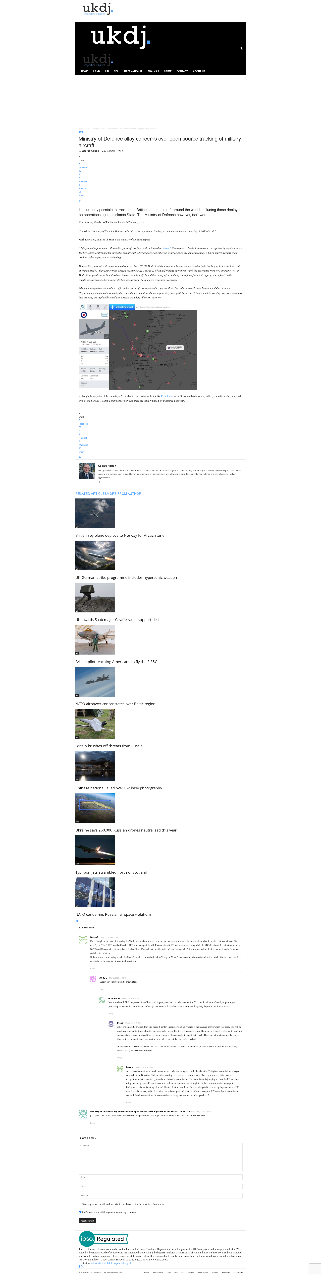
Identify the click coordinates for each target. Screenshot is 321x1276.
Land (96, 71)
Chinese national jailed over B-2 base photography (118, 787)
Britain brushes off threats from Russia (109, 745)
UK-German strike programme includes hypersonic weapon (126, 577)
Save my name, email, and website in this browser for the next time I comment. (123, 1204)
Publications (203, 1272)
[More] (161, 201)
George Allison (90, 150)
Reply (92, 968)
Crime (168, 71)
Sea (116, 71)
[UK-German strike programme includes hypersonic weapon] (160, 555)
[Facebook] (80, 1266)
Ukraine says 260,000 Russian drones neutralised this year (126, 830)
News (146, 1272)
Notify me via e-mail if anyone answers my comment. (109, 1212)
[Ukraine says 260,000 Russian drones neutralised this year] (160, 808)
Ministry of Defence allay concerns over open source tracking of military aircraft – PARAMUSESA (142, 1111)
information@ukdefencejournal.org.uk (111, 1263)
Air (107, 71)
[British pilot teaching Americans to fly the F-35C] (160, 640)
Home (84, 71)
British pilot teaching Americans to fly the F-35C (116, 661)
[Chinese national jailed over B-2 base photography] (160, 766)
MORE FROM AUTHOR (124, 493)
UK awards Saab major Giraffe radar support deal (117, 619)
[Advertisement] (160, 100)
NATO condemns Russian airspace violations (113, 914)
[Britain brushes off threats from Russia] (160, 724)
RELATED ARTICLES (91, 493)
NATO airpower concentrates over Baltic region (115, 703)
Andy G (103, 977)
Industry (215, 1272)
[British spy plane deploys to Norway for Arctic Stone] (160, 513)
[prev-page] (76, 921)
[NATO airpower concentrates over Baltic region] (160, 682)
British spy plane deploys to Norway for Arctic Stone (119, 535)
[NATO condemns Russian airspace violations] (160, 892)
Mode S (167, 248)
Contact (182, 71)
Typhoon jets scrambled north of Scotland (111, 872)
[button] (241, 48)
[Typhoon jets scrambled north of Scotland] (160, 850)
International (133, 71)
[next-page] (77, 921)
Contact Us (238, 1272)
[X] (99, 482)
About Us (199, 71)
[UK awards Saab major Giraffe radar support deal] (160, 597)
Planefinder (167, 396)
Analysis (153, 71)
